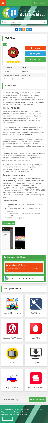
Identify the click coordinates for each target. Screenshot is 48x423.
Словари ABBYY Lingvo (12, 338)
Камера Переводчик (12, 313)
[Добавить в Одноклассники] (23, 29)
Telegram (36, 54)
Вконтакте (25, 412)
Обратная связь (7, 412)
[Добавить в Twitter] (27, 29)
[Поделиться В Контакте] (30, 29)
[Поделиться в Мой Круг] (20, 29)
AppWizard (36, 313)
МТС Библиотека (35, 387)
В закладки (36, 59)
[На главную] (24, 13)
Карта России (12, 387)
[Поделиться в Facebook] (16, 29)
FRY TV (12, 362)
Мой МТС (36, 338)
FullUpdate (36, 362)
